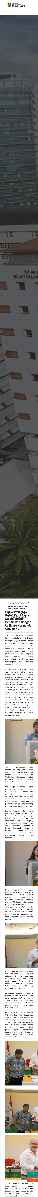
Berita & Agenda (21, 603)
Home (10, 603)
